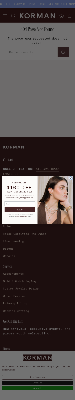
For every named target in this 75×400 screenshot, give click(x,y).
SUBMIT (19, 210)
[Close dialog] (70, 178)
